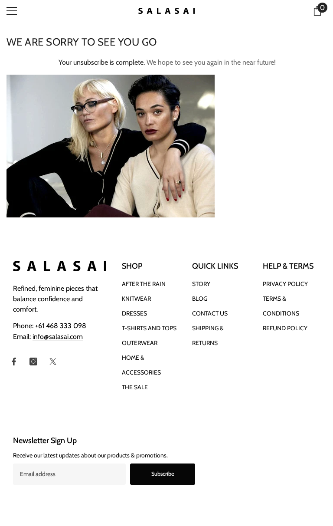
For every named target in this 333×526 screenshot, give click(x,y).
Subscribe (162, 473)
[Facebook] (13, 361)
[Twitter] (52, 361)
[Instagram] (33, 361)
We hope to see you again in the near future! (211, 62)
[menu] (12, 11)
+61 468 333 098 (60, 326)
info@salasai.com (58, 336)
